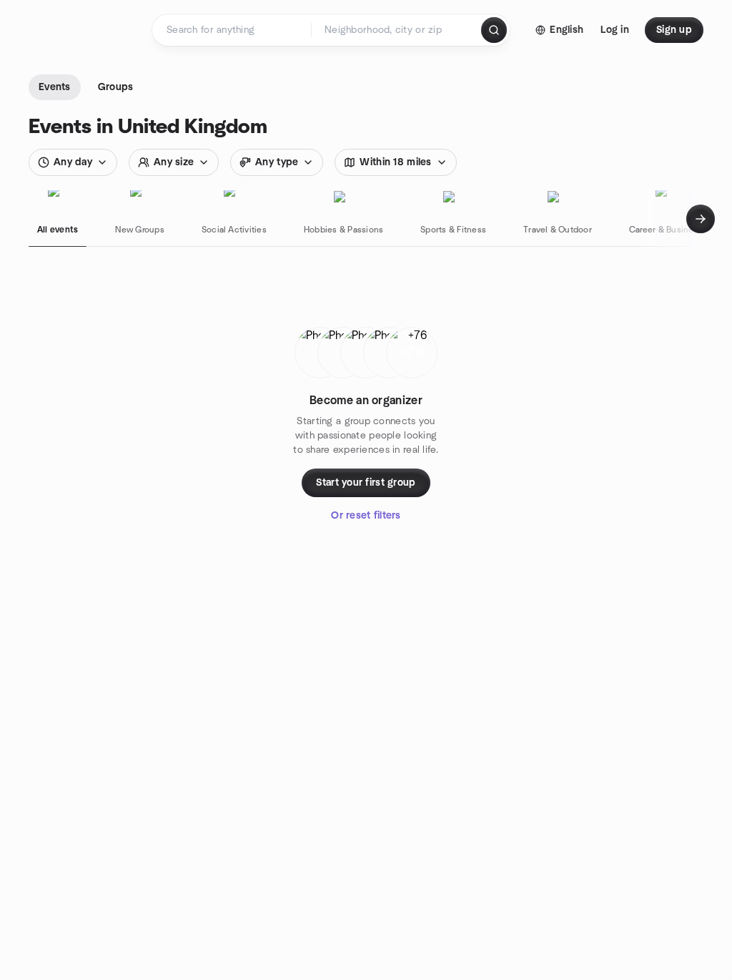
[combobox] (397, 30)
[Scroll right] (700, 219)
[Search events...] (494, 30)
